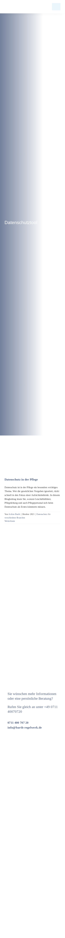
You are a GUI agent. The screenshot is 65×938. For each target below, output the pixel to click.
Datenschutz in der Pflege (21, 479)
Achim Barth (14, 514)
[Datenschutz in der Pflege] (32, 454)
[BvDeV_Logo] (50, 859)
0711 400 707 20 (18, 722)
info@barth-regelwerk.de (25, 727)
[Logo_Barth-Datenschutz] (21, 6)
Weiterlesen (10, 521)
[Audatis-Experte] (16, 897)
